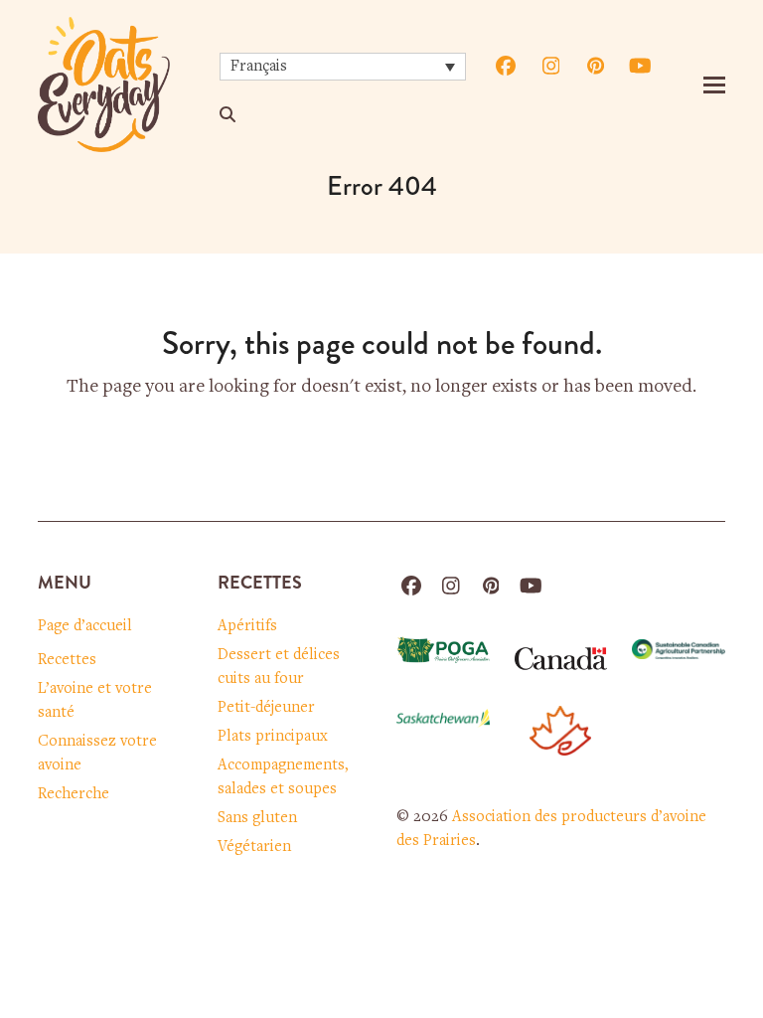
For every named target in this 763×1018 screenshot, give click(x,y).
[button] (714, 85)
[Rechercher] (227, 114)
